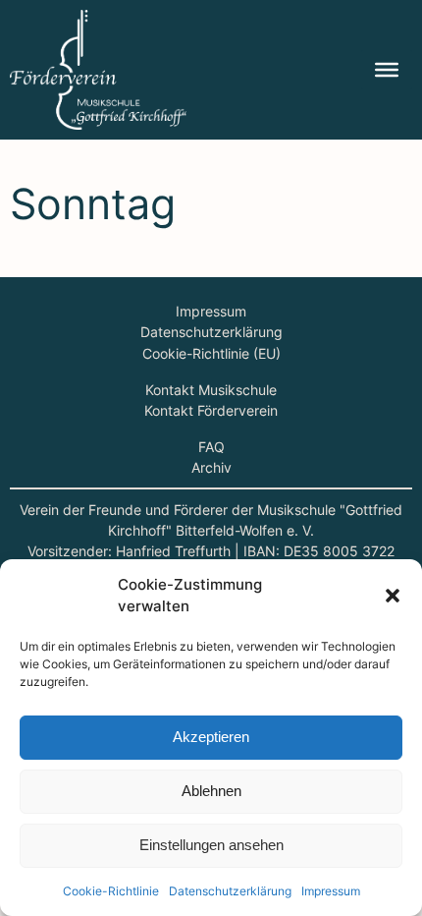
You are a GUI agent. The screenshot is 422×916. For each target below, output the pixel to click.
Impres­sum (330, 891)
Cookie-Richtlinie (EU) (211, 353)
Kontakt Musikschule (211, 389)
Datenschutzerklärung (211, 331)
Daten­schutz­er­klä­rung (230, 891)
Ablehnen (211, 790)
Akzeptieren (211, 736)
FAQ (211, 446)
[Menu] (386, 70)
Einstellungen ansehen (211, 844)
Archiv (211, 467)
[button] (392, 595)
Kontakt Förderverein (211, 410)
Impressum (211, 311)
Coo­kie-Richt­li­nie (111, 891)
